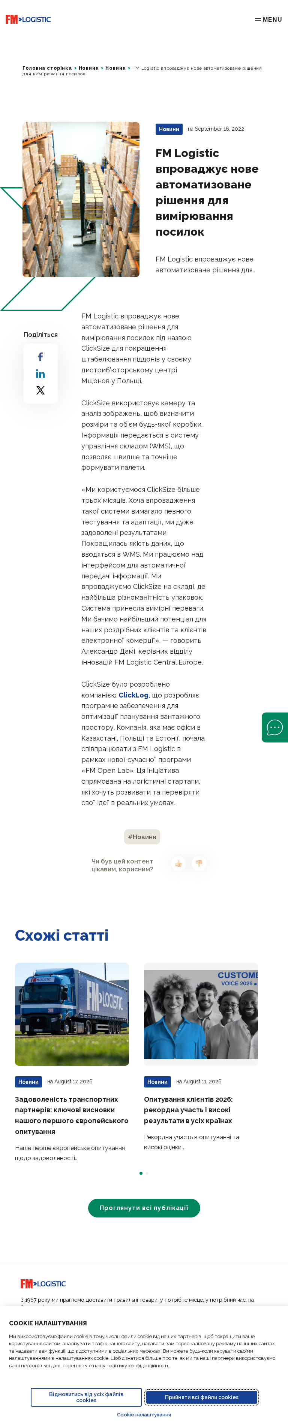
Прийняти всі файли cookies (201, 1397)
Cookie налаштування (144, 1415)
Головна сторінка (47, 68)
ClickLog (133, 695)
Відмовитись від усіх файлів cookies (86, 1397)
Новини (89, 68)
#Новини (142, 837)
